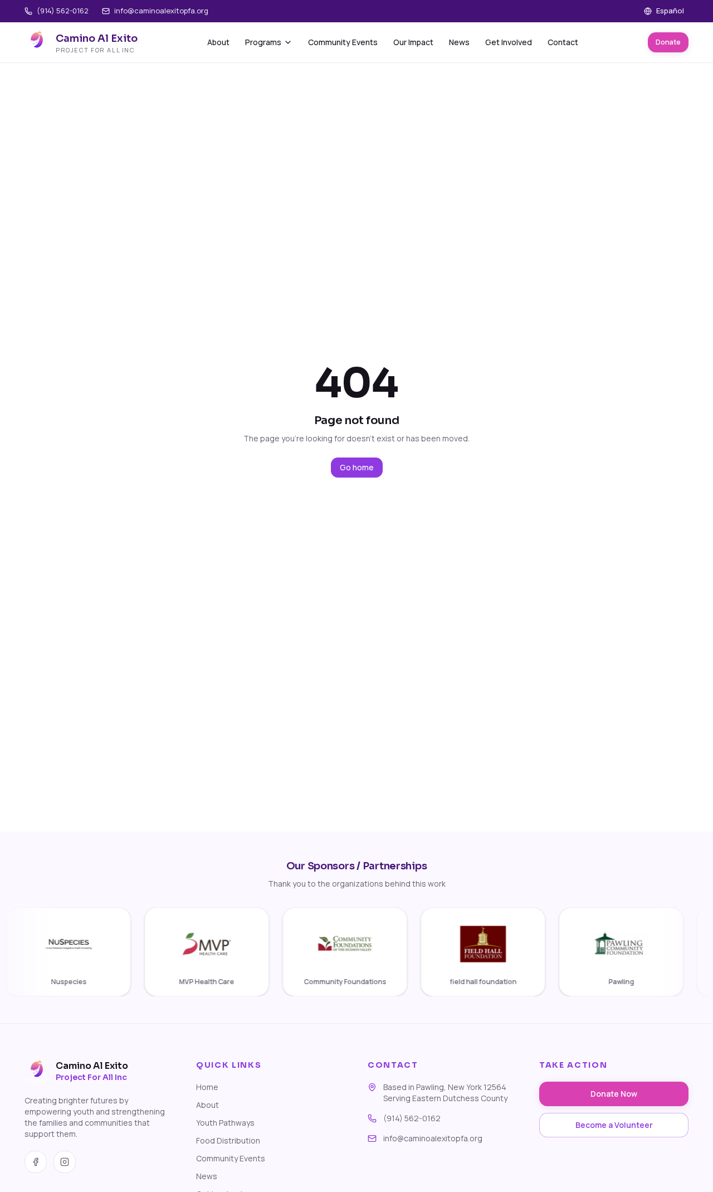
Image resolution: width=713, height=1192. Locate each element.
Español (670, 11)
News (459, 42)
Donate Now (613, 1093)
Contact (563, 42)
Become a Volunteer (614, 1125)
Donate (668, 42)
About (218, 42)
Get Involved (508, 42)
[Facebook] (36, 1162)
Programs (263, 42)
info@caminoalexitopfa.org (161, 11)
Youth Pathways (225, 1122)
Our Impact (413, 42)
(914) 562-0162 (63, 11)
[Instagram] (64, 1162)
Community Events (343, 42)
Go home (357, 467)
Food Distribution (228, 1140)
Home (207, 1087)
